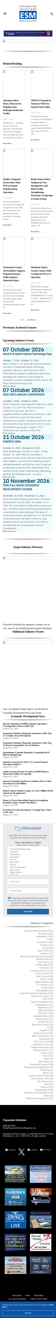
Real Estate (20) (46, 1061)
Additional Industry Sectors (28, 631)
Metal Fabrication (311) (42, 1036)
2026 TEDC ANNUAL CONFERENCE (24, 394)
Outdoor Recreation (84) (42, 1047)
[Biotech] (28, 865)
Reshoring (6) (47, 1070)
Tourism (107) (46, 1087)
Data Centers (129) (44, 976)
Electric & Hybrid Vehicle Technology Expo (27, 354)
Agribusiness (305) (44, 936)
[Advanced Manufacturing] (28, 849)
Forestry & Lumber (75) (42, 996)
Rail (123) (48, 1058)
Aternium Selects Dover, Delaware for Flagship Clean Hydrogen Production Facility (13, 107)
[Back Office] (28, 862)
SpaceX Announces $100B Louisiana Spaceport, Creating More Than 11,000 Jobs (25, 725)
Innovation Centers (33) (42, 1024)
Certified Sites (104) (44, 965)
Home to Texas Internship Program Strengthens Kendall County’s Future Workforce (25, 801)
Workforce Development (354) (39, 1098)
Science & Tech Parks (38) (41, 1075)
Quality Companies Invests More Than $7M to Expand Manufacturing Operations (12, 186)
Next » (33, 320)
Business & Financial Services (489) (36, 956)
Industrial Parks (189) (43, 1016)
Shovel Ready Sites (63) (42, 1078)
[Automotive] (28, 857)
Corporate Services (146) (41, 970)
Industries (39, 1295)
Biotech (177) (47, 953)
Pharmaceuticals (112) (43, 1050)
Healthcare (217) (45, 1007)
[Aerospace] (28, 852)
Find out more (9, 386)
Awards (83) (47, 948)
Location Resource (17, 1299)
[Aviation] (28, 859)
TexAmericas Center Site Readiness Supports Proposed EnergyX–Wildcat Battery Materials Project (14, 274)
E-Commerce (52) (45, 984)
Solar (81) (48, 1084)
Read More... (8, 143)
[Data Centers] (28, 870)
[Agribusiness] (28, 854)
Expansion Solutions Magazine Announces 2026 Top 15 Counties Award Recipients (27, 734)
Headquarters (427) (44, 1004)
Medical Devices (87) (43, 1033)
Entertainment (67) (44, 990)
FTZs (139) (48, 999)
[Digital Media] (28, 872)
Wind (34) (48, 1095)
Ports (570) (48, 1056)
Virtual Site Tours (38, 1299)
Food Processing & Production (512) (36, 993)
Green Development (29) (41, 1002)
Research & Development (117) (38, 1067)
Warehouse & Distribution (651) (38, 1092)
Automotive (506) (45, 942)
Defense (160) (46, 979)
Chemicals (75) (46, 967)
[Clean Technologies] (28, 867)
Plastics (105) (47, 1053)
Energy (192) (47, 987)
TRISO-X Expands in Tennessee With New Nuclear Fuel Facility (41, 103)
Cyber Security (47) (44, 973)
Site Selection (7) (45, 1081)
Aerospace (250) (45, 933)
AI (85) (49, 939)
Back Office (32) (45, 950)
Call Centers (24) (45, 962)
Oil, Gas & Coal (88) (43, 1041)
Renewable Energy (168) (41, 1064)
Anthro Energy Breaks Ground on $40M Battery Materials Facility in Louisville (26, 772)
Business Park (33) (44, 959)
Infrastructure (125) (44, 1019)
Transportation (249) (44, 1090)
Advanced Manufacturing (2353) (38, 931)
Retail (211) (48, 1073)
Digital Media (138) (44, 982)
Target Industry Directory (28, 547)
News (27, 1295)
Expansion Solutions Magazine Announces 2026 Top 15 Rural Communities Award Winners (27, 744)
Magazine (17, 1295)
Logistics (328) (46, 1030)
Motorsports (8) (46, 1039)
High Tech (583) (45, 1010)
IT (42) (50, 1027)
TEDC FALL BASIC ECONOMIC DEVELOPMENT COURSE (21, 487)
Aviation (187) (46, 945)
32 (29, 320)
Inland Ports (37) (45, 1021)
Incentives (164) (45, 1013)
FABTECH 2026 (12, 441)
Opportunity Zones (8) (43, 1044)
